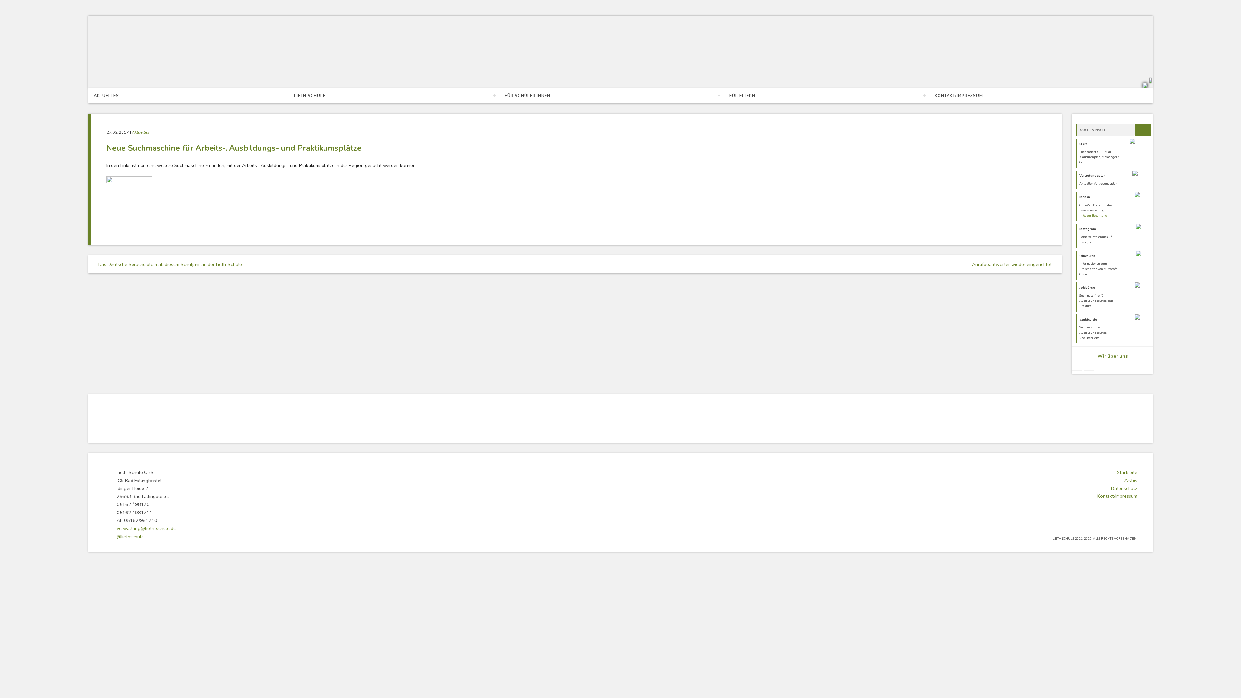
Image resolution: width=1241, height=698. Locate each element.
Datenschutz (1124, 488)
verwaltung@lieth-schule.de (146, 528)
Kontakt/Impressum (959, 96)
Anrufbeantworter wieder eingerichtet (1012, 264)
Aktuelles (106, 96)
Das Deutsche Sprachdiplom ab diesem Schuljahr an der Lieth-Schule (169, 264)
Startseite (1127, 472)
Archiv (1130, 480)
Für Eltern (742, 96)
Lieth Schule (309, 96)
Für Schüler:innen (527, 96)
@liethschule (130, 537)
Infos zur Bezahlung (1093, 215)
